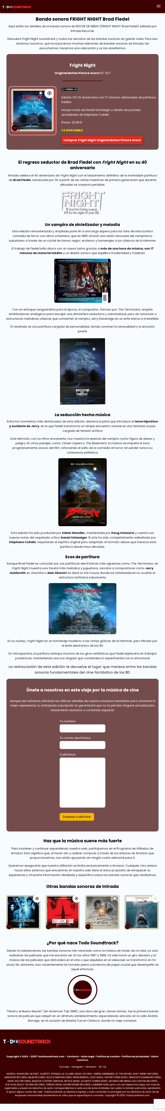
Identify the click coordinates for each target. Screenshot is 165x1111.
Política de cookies (108, 1056)
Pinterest (91, 1066)
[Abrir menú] (158, 6)
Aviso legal (87, 1056)
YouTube (64, 1066)
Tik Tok (102, 1066)
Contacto (73, 1056)
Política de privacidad (135, 1056)
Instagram (77, 1066)
